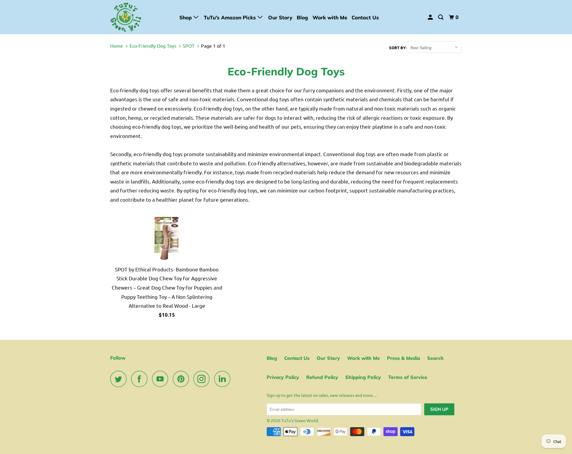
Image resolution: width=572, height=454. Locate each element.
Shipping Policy (363, 377)
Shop (186, 17)
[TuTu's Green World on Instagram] (203, 379)
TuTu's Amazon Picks (230, 17)
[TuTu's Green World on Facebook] (141, 379)
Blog (302, 17)
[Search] (441, 17)
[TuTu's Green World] (140, 17)
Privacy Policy (283, 377)
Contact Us (365, 17)
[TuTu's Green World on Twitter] (120, 379)
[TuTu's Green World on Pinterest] (182, 379)
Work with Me (330, 17)
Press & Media (403, 358)
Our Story (280, 17)
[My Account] (431, 17)
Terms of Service (407, 377)
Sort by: (398, 47)
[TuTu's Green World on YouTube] (162, 379)
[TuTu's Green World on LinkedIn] (224, 379)
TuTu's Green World (299, 420)
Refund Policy (322, 377)
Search (435, 358)
